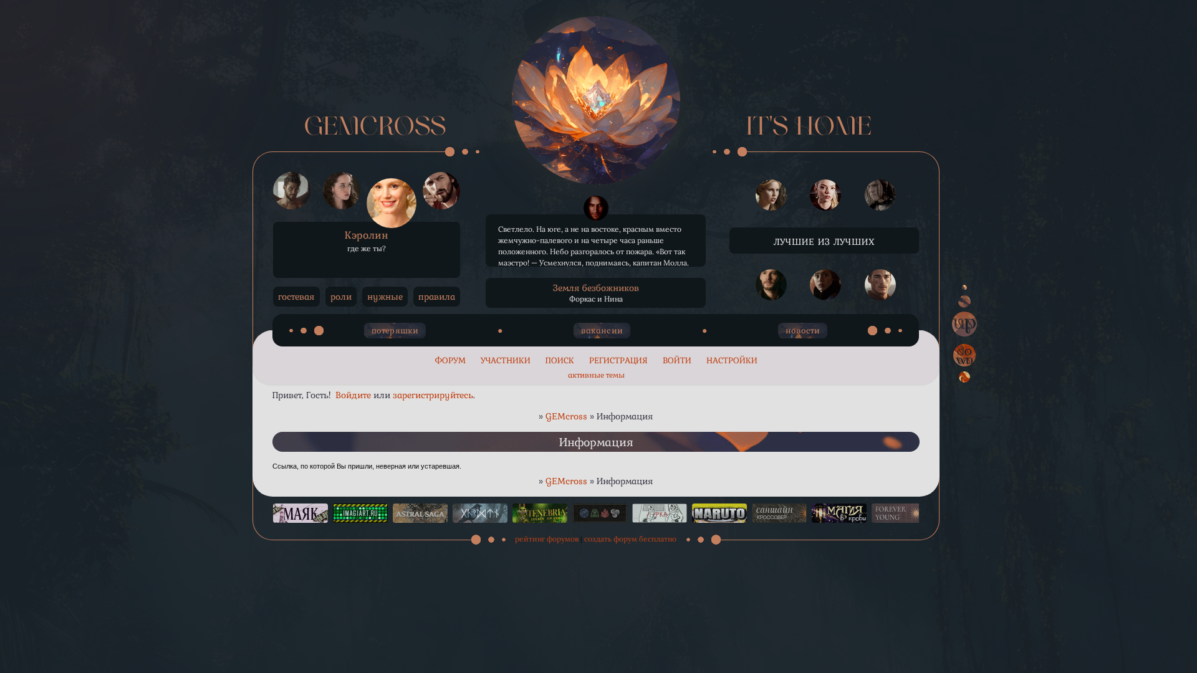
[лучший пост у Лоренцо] (596, 208)
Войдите (353, 395)
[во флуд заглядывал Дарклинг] (771, 285)
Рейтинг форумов (547, 538)
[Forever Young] (899, 513)
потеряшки (395, 330)
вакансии (602, 330)
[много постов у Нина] (825, 195)
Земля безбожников (596, 288)
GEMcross (566, 416)
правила (436, 296)
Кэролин (366, 235)
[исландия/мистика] (480, 513)
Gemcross (375, 128)
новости (803, 330)
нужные (385, 296)
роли (341, 296)
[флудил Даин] (880, 285)
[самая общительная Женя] (825, 285)
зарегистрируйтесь (433, 395)
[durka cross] (659, 513)
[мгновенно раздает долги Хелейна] (771, 195)
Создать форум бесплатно (630, 538)
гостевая (296, 296)
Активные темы (596, 375)
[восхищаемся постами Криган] (880, 195)
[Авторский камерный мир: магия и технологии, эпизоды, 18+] (420, 513)
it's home (809, 128)
